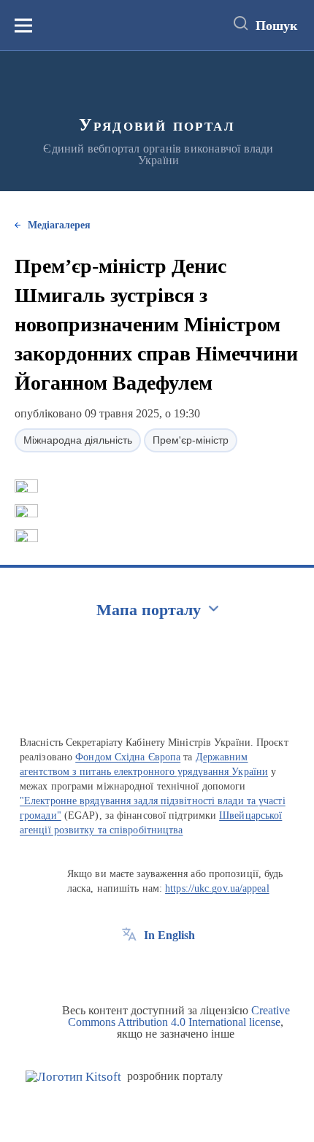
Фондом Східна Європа (127, 757)
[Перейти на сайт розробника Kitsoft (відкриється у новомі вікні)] (73, 1076)
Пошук (276, 25)
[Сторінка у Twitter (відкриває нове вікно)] (156, 968)
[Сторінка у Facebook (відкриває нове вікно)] (129, 968)
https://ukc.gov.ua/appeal (217, 888)
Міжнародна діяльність (77, 440)
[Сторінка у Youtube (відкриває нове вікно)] (183, 968)
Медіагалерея (59, 225)
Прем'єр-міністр (191, 440)
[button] (26, 486)
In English (169, 935)
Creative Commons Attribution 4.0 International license (179, 1016)
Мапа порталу (148, 610)
